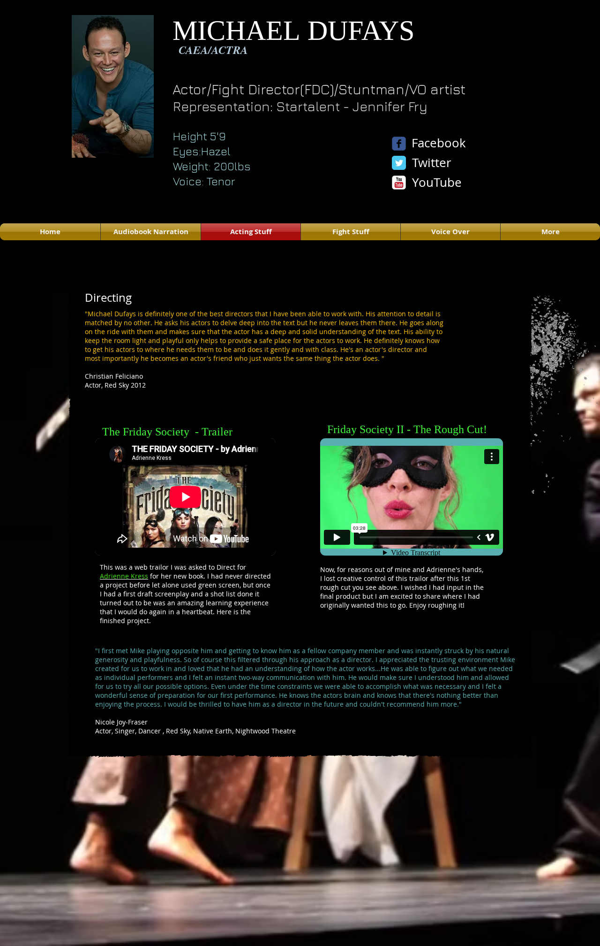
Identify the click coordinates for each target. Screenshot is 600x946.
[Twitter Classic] (399, 163)
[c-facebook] (399, 144)
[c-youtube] (399, 182)
